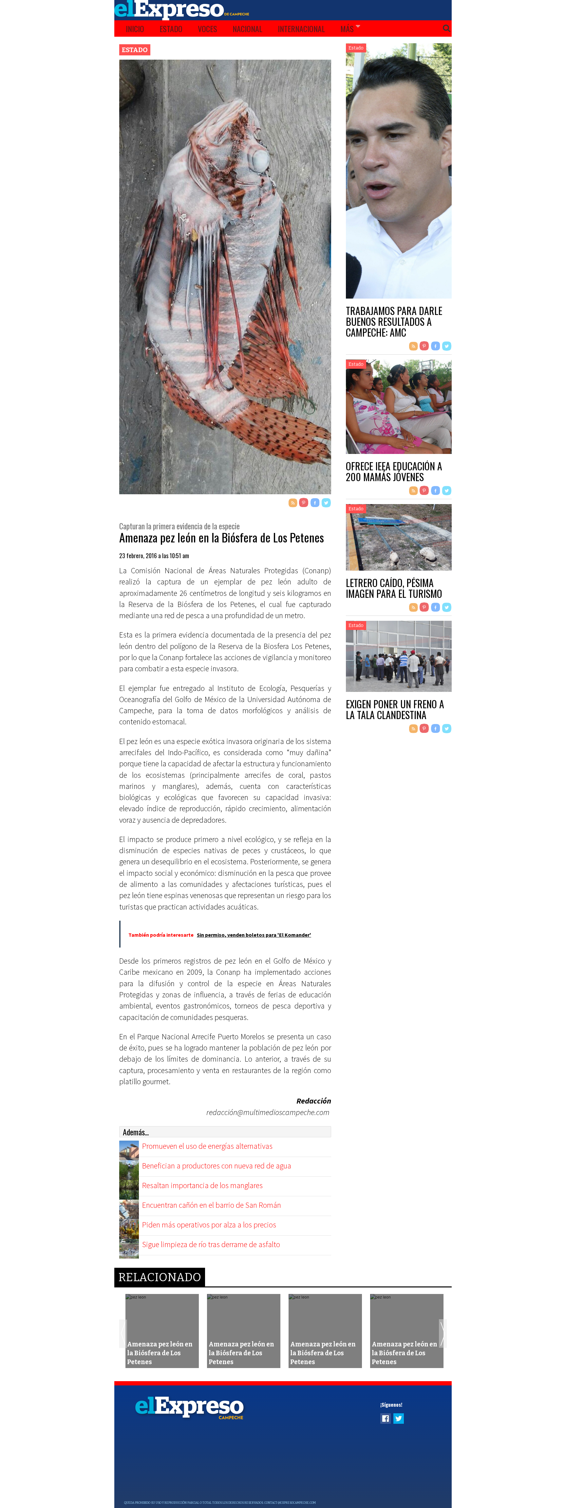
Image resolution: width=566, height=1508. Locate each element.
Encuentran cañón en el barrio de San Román (211, 1205)
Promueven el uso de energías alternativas (207, 1146)
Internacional (301, 28)
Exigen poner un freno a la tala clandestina (395, 709)
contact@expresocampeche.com (290, 1502)
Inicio (135, 28)
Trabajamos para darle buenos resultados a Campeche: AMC (394, 321)
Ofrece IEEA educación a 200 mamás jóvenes (394, 471)
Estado (171, 28)
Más (347, 28)
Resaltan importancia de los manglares (202, 1185)
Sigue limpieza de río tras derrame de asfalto (211, 1244)
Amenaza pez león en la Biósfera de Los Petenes (160, 1353)
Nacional (247, 28)
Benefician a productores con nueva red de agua (216, 1166)
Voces (207, 28)
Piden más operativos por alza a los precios (209, 1225)
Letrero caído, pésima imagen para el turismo (394, 588)
